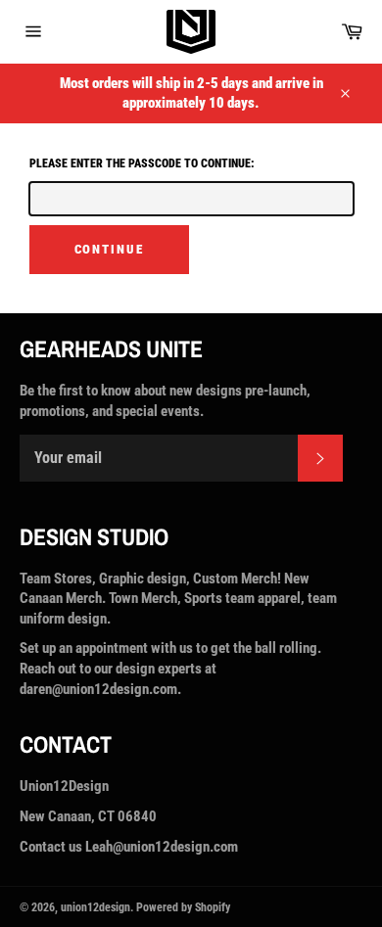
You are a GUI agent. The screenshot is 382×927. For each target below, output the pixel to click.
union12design (95, 907)
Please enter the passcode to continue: (142, 163)
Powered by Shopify (183, 907)
